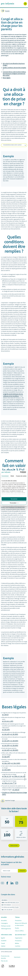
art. (3, 714)
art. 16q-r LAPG (6, 763)
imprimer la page (10, 800)
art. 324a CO (15, 790)
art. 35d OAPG (14, 741)
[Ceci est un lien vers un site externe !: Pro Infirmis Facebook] (8, 883)
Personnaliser (13, 502)
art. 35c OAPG (14, 734)
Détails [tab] (12, 476)
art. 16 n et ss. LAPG (7, 721)
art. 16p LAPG (6, 757)
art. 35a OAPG (14, 745)
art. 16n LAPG (6, 734)
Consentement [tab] (5, 476)
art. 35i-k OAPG (6, 770)
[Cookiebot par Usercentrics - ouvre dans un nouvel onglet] (20, 472)
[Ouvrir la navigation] (25, 3)
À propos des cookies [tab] (21, 476)
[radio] (7, 821)
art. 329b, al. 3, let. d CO (18, 776)
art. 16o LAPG (6, 729)
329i (5, 714)
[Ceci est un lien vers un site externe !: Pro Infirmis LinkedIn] (13, 883)
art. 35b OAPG (14, 750)
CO (7, 714)
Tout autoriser (14, 499)
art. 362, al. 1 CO (6, 776)
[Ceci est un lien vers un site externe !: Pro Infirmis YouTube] (3, 883)
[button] (14, 10)
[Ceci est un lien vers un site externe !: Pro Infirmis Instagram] (17, 883)
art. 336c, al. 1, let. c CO (9, 783)
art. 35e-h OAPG (15, 763)
